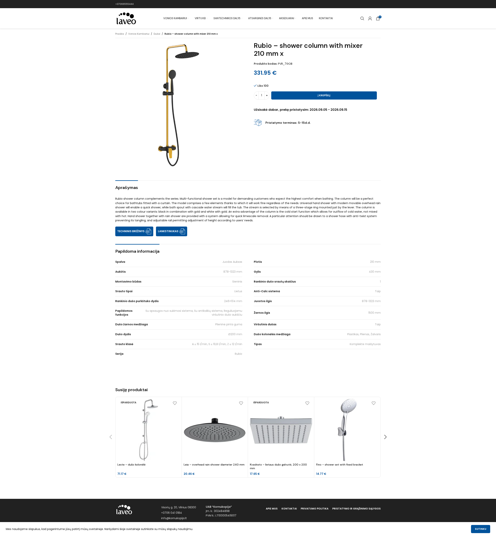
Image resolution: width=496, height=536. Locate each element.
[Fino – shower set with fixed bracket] (347, 430)
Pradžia (119, 33)
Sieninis (237, 281)
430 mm (375, 272)
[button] (110, 437)
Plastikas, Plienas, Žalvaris (364, 334)
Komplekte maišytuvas (365, 344)
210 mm (375, 262)
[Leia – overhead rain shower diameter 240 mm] (215, 430)
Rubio (238, 354)
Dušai (157, 33)
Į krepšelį (324, 95)
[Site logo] (126, 18)
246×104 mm (233, 301)
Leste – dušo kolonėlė (131, 464)
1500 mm (374, 313)
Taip (378, 291)
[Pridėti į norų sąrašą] (175, 403)
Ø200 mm (235, 334)
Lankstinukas (168, 231)
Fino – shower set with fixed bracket (339, 464)
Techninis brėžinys (131, 231)
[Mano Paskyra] (370, 18)
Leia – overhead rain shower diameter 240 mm (214, 464)
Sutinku (480, 529)
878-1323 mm (232, 272)
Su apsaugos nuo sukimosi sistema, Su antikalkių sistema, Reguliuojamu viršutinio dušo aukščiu (194, 313)
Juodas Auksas (232, 262)
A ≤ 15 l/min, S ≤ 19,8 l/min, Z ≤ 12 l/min (217, 344)
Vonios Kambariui (138, 33)
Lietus (238, 291)
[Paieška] (362, 18)
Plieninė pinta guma (228, 324)
